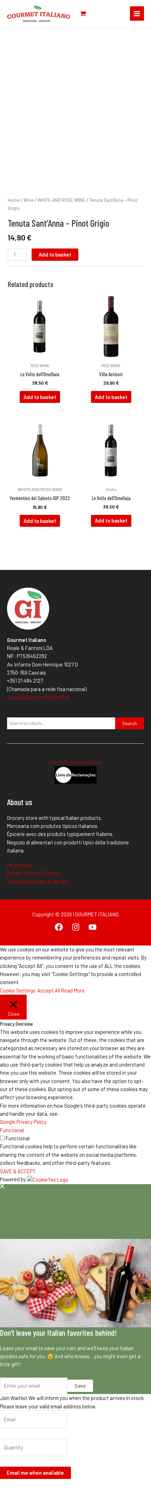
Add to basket (55, 254)
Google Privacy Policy (23, 1122)
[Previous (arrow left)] (7, 1496)
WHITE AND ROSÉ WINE (61, 200)
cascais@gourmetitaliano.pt (38, 697)
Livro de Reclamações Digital (75, 761)
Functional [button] (12, 1130)
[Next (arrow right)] (22, 1496)
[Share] (37, 1487)
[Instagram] (76, 927)
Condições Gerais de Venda (37, 881)
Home (14, 200)
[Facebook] (59, 927)
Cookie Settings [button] (17, 990)
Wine (29, 200)
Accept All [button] (48, 990)
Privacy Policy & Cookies (33, 873)
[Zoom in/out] (7, 1487)
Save (80, 1385)
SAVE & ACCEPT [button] (18, 1171)
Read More (73, 990)
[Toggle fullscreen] (22, 1487)
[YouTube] (92, 927)
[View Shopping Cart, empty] (83, 13)
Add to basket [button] (40, 397)
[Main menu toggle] (137, 13)
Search (129, 723)
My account (20, 865)
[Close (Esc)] (52, 1487)
